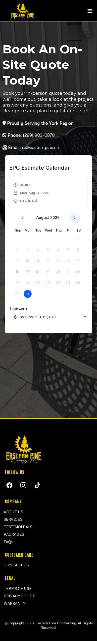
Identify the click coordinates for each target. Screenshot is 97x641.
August (42, 217)
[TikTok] (37, 485)
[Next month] (74, 218)
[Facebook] (9, 485)
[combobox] (49, 317)
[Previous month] (22, 218)
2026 (54, 217)
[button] (90, 11)
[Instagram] (23, 485)
